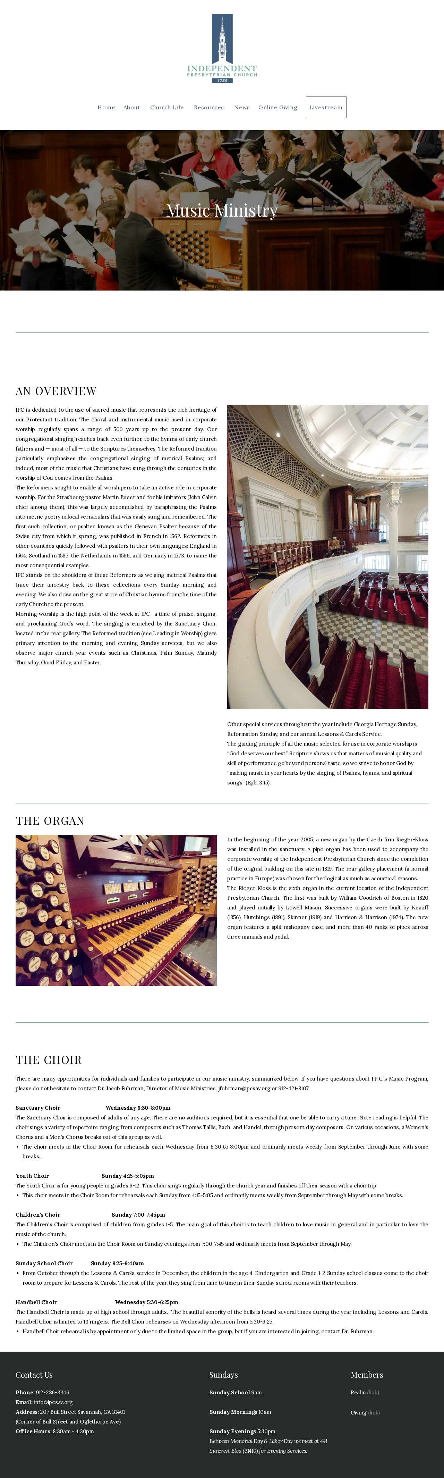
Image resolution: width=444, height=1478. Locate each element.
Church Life (168, 107)
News (242, 107)
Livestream (326, 107)
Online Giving (277, 107)
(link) (373, 1392)
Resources (210, 107)
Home (106, 107)
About (132, 107)
